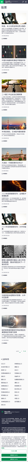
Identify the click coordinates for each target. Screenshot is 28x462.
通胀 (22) (17, 382)
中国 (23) (17, 398)
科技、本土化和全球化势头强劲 (13, 26)
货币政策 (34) (4, 395)
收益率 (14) (17, 376)
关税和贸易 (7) (4, 385)
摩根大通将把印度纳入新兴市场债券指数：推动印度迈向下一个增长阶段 (13, 262)
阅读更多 (5, 38)
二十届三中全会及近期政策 (12, 94)
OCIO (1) (3, 363)
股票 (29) (3, 379)
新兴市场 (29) (18, 389)
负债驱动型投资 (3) (6, 373)
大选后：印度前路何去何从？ (13, 163)
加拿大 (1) (3, 398)
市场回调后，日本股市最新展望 (13, 132)
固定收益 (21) (4, 382)
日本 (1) (16, 370)
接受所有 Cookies (14, 459)
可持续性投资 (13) (5, 401)
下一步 (24, 351)
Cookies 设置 (14, 451)
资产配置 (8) (18, 401)
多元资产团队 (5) (5, 366)
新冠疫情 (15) (18, 385)
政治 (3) (17, 395)
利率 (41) (3, 404)
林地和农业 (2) (18, 363)
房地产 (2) (3, 370)
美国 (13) (17, 366)
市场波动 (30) (18, 373)
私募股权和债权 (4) (19, 379)
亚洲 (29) (17, 392)
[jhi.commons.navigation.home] (2, 2)
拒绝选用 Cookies (14, 455)
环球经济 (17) (4, 389)
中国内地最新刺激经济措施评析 (13, 60)
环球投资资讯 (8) (5, 392)
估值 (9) (3, 376)
